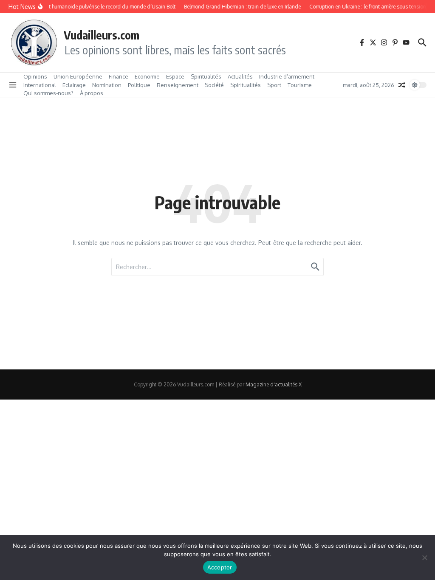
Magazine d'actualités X (274, 384)
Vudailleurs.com (101, 35)
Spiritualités (206, 76)
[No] (424, 557)
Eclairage (74, 85)
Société (214, 85)
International (39, 85)
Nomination (106, 85)
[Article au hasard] (401, 85)
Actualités (240, 76)
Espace (175, 76)
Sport (274, 85)
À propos (91, 93)
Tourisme (300, 85)
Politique (139, 85)
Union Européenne (78, 76)
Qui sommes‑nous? (48, 93)
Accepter (219, 567)
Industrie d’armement (286, 76)
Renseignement (177, 85)
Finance (118, 76)
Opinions (35, 76)
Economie (147, 76)
